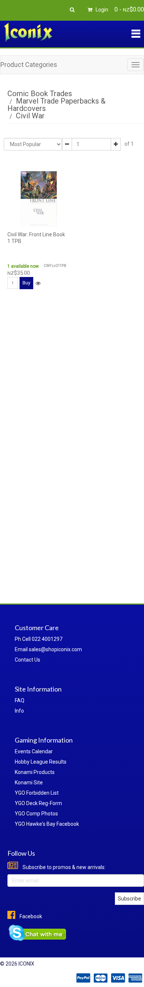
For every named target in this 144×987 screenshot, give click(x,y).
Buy (26, 282)
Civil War (30, 115)
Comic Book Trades (39, 93)
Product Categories (28, 64)
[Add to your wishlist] (38, 283)
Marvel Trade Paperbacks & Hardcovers (56, 105)
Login (101, 10)
